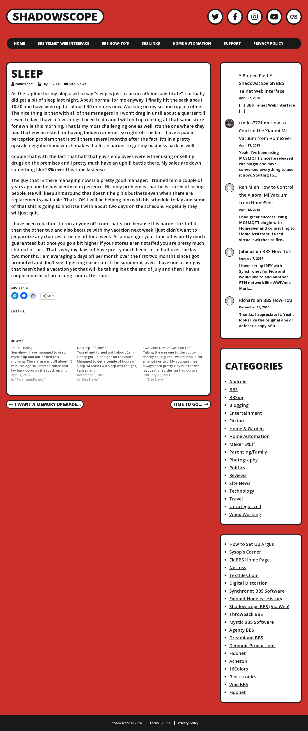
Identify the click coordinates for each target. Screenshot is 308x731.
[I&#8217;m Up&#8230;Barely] (44, 364)
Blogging (239, 405)
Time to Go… (187, 404)
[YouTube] (274, 17)
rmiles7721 (24, 83)
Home (19, 43)
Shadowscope (55, 16)
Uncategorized (245, 506)
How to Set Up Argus (251, 544)
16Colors (238, 669)
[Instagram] (254, 17)
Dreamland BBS (246, 638)
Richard (247, 300)
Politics (237, 468)
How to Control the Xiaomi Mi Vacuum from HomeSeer (265, 130)
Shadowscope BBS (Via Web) (259, 606)
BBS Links (151, 43)
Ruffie (165, 723)
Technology (241, 491)
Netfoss (237, 567)
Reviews (237, 475)
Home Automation (192, 43)
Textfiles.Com (244, 575)
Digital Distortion (248, 583)
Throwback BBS (246, 614)
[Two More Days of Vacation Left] (175, 364)
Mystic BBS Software (251, 622)
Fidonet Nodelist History (255, 599)
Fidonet (237, 653)
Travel (236, 499)
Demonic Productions (252, 646)
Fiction (236, 421)
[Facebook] (235, 17)
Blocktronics (242, 677)
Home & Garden (246, 429)
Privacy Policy (268, 43)
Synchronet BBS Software (257, 591)
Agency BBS (241, 630)
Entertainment (245, 413)
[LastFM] (294, 17)
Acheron (238, 661)
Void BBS (238, 684)
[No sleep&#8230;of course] (110, 364)
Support (232, 43)
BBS (233, 389)
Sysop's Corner (245, 552)
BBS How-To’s (115, 43)
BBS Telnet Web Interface (63, 43)
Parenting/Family (248, 452)
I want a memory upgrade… (45, 404)
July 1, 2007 (51, 83)
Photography (243, 460)
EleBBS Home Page (249, 560)
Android (238, 382)
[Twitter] (215, 17)
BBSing (237, 397)
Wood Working (245, 514)
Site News (77, 83)
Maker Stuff (242, 444)
